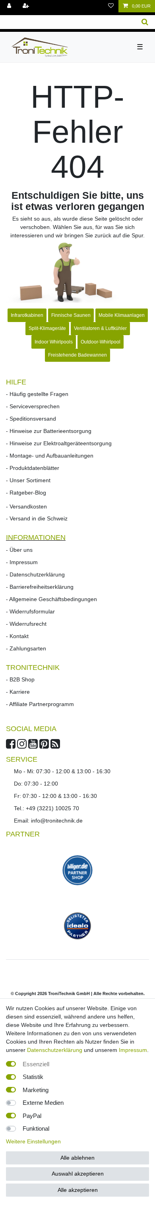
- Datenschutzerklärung (35, 574)
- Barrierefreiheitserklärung (40, 587)
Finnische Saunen (71, 315)
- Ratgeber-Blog (26, 492)
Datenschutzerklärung (54, 1050)
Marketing (35, 1090)
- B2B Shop (20, 679)
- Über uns (19, 550)
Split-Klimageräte (47, 328)
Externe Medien (43, 1102)
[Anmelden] (10, 6)
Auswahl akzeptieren (78, 1173)
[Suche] (145, 22)
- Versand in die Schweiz (37, 518)
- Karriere (18, 692)
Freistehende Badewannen (77, 355)
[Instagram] (22, 746)
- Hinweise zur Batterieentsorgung (48, 431)
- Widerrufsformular (30, 611)
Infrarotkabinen (27, 315)
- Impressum (22, 562)
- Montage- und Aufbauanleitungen (49, 455)
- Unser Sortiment (28, 480)
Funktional (36, 1128)
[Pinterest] (44, 746)
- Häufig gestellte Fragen (37, 394)
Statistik (33, 1076)
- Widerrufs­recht (26, 624)
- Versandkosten (26, 506)
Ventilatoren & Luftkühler (100, 328)
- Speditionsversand (31, 418)
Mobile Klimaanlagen (122, 315)
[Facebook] (10, 746)
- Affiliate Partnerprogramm (40, 704)
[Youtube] (33, 746)
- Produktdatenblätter (32, 468)
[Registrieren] (26, 6)
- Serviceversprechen (33, 406)
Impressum (133, 1050)
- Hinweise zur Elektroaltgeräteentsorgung (59, 443)
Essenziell (36, 1064)
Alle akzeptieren (78, 1190)
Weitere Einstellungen (33, 1141)
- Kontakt (17, 636)
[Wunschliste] (111, 6)
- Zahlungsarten (26, 648)
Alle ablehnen (77, 1158)
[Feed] (55, 746)
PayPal (32, 1115)
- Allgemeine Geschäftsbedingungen (51, 599)
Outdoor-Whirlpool (100, 342)
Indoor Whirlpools (54, 342)
